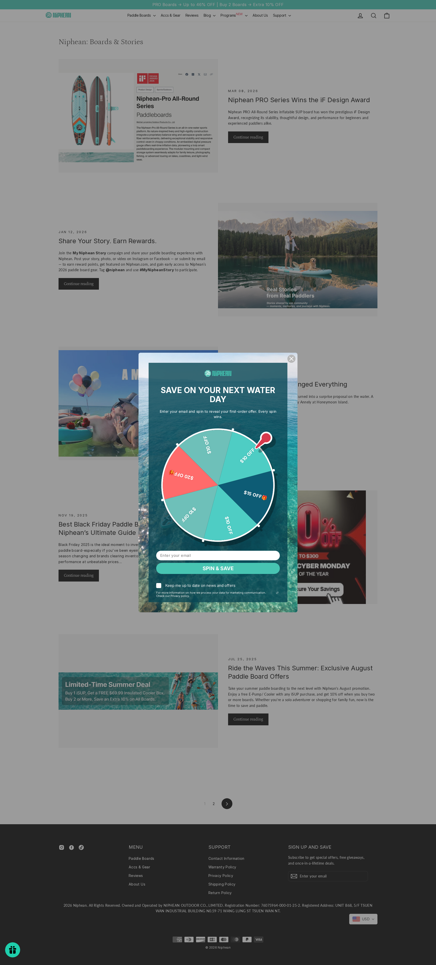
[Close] (291, 359)
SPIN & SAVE (218, 568)
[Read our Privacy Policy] (277, 593)
